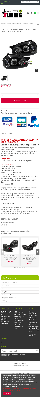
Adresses (18, 323)
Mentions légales (32, 319)
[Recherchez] (37, 2)
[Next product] (38, 24)
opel (23, 113)
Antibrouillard (6, 295)
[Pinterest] (6, 110)
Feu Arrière (5, 286)
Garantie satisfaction (20, 373)
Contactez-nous (5, 1)
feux (2, 113)
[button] (14, 267)
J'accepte (7, 394)
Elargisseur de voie (8, 289)
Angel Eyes (5, 292)
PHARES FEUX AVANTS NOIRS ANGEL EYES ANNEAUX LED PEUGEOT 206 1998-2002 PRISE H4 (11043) (29, 258)
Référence (4, 84)
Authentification (20, 314)
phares (7, 113)
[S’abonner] (37, 351)
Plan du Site (9, 277)
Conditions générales (33, 323)
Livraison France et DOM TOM (33, 313)
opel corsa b (30, 113)
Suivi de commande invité (19, 326)
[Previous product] (37, 24)
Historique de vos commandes (19, 318)
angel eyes (18, 113)
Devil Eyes (5, 301)
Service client (20, 363)
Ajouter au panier (21, 100)
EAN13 (3, 223)
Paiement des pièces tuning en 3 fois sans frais (34, 329)
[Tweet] (4, 110)
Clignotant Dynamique (9, 298)
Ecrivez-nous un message (20, 366)
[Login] (31, 13)
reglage (12, 113)
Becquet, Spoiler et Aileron (10, 283)
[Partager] (1, 110)
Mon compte (19, 312)
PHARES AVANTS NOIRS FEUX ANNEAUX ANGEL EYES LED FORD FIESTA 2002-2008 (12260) (10, 258)
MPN (2, 225)
